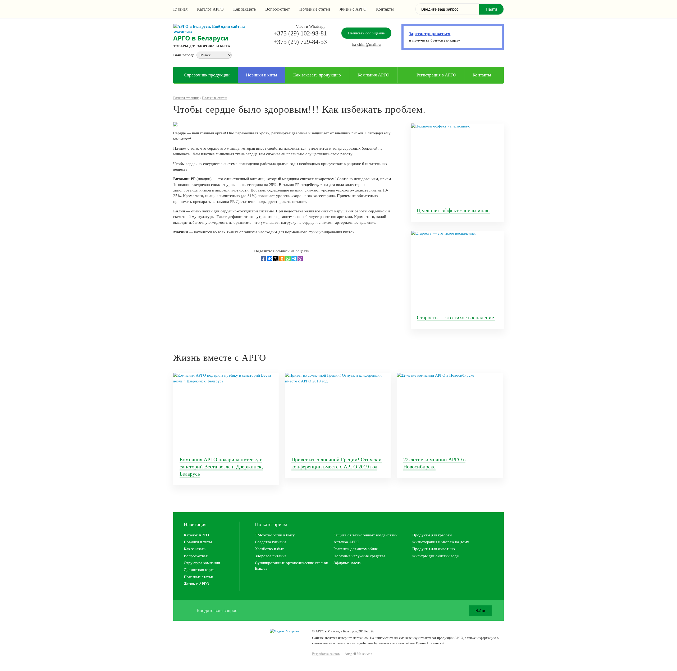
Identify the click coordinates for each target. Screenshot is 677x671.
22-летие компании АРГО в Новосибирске (434, 463)
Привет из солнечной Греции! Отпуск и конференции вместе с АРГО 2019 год (336, 463)
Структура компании (202, 563)
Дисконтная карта (199, 570)
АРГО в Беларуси (200, 38)
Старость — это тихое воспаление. (456, 317)
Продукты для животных (433, 549)
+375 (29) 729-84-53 (300, 41)
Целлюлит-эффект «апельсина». (453, 210)
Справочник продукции (207, 74)
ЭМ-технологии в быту (275, 535)
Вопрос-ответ (277, 9)
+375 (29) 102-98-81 (300, 33)
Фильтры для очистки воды (435, 556)
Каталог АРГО (210, 9)
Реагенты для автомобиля (355, 549)
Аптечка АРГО (346, 542)
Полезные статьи (314, 9)
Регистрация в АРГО (436, 74)
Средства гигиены (270, 542)
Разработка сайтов (326, 654)
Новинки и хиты (261, 74)
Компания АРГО (373, 74)
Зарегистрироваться (430, 33)
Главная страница (186, 98)
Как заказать (244, 9)
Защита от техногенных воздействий (365, 535)
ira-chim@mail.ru (366, 44)
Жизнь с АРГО (353, 9)
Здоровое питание (270, 556)
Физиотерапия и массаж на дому (440, 542)
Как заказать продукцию (317, 74)
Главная (180, 9)
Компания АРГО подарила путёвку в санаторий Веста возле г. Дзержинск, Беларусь (221, 466)
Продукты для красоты (432, 535)
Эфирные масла (347, 563)
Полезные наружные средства (359, 556)
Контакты (385, 9)
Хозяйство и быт (269, 549)
